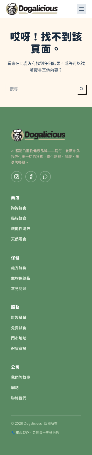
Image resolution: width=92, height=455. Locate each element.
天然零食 (18, 239)
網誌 (15, 387)
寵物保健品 (20, 278)
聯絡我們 (18, 398)
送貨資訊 (18, 348)
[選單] (81, 9)
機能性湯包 (20, 228)
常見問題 (18, 288)
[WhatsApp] (45, 176)
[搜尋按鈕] (81, 89)
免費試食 (18, 328)
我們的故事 (20, 377)
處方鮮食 (18, 268)
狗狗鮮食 (18, 208)
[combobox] (41, 89)
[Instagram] (16, 176)
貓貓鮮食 (18, 218)
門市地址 (18, 338)
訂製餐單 (18, 317)
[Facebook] (31, 176)
